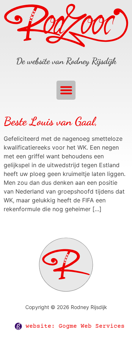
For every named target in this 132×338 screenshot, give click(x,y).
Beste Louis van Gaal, (51, 121)
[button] (66, 90)
